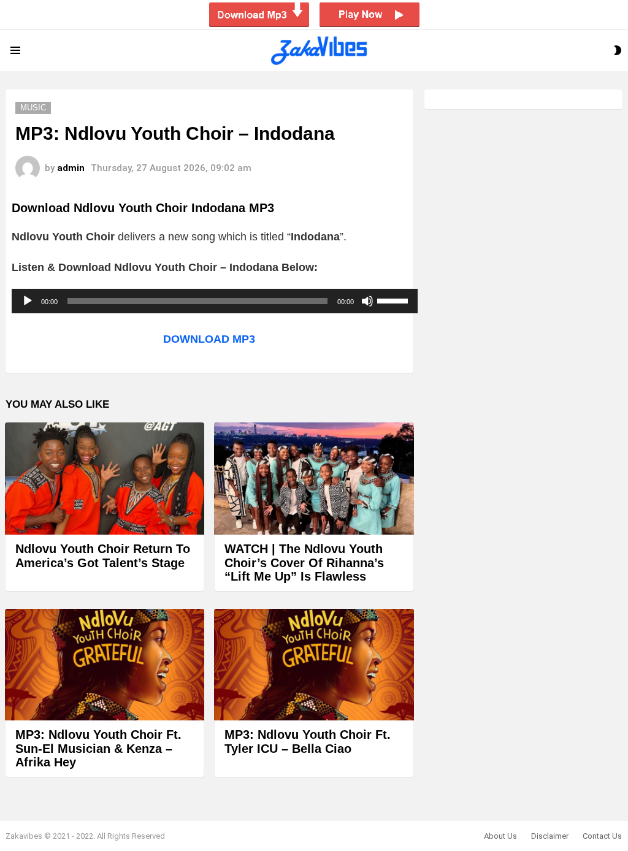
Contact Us (602, 836)
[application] (215, 301)
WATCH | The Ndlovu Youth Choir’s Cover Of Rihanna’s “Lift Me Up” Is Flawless (304, 562)
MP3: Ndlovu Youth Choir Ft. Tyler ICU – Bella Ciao (307, 741)
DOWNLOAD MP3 (209, 339)
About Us (500, 836)
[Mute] (367, 301)
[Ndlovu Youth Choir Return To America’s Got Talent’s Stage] (104, 478)
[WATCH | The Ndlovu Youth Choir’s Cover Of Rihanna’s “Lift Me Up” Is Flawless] (313, 478)
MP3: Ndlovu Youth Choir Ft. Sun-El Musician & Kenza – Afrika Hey (98, 748)
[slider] (394, 300)
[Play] (27, 301)
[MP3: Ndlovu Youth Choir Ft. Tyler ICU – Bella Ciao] (313, 665)
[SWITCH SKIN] (617, 50)
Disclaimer (550, 836)
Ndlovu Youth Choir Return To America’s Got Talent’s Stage (102, 556)
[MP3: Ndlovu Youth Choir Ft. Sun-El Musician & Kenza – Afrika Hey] (104, 665)
